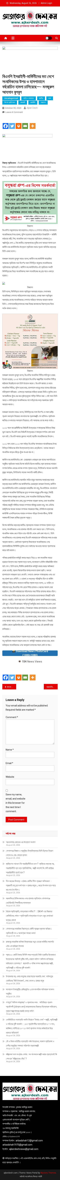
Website (10, 777)
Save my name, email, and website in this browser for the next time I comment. (15, 803)
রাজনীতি (32, 102)
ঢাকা (49, 98)
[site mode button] (48, 38)
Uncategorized (11, 98)
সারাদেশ (43, 102)
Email (9, 763)
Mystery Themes (48, 1173)
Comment (12, 717)
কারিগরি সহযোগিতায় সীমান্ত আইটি (31, 1176)
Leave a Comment (14, 112)
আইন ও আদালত (28, 98)
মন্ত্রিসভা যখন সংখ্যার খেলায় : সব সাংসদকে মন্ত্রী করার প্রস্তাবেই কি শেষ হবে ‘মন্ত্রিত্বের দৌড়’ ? (31, 1056)
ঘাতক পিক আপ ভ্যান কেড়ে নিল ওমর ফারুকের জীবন (11, 687)
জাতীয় (41, 98)
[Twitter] (12, 123)
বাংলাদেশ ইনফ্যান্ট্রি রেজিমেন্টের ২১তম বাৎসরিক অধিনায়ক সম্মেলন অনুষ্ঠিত (30, 991)
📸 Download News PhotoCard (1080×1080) (30, 653)
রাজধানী (22, 102)
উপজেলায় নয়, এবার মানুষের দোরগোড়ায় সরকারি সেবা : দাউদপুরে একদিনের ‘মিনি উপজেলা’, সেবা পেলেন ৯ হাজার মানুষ (29, 978)
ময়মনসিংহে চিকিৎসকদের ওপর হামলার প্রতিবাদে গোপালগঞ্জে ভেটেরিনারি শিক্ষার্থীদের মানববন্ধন (28, 900)
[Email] (25, 123)
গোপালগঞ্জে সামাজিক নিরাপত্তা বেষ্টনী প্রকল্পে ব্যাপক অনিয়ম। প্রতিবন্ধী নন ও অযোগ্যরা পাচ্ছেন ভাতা (29, 930)
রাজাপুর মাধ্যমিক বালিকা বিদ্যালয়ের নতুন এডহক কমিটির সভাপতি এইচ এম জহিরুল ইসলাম (30, 943)
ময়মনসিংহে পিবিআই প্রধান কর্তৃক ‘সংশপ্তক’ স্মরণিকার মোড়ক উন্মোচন (52, 687)
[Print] (19, 123)
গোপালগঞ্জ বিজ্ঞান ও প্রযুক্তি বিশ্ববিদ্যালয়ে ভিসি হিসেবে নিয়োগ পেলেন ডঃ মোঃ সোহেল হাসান (29, 852)
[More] (33, 123)
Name (10, 749)
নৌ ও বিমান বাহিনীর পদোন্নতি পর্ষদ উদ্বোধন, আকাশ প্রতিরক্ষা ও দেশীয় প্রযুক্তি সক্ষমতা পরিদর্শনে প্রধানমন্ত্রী (30, 1043)
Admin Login (46, 3)
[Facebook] (5, 123)
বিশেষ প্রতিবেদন (9, 102)
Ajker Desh (32, 108)
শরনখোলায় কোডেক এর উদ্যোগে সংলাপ (20, 842)
